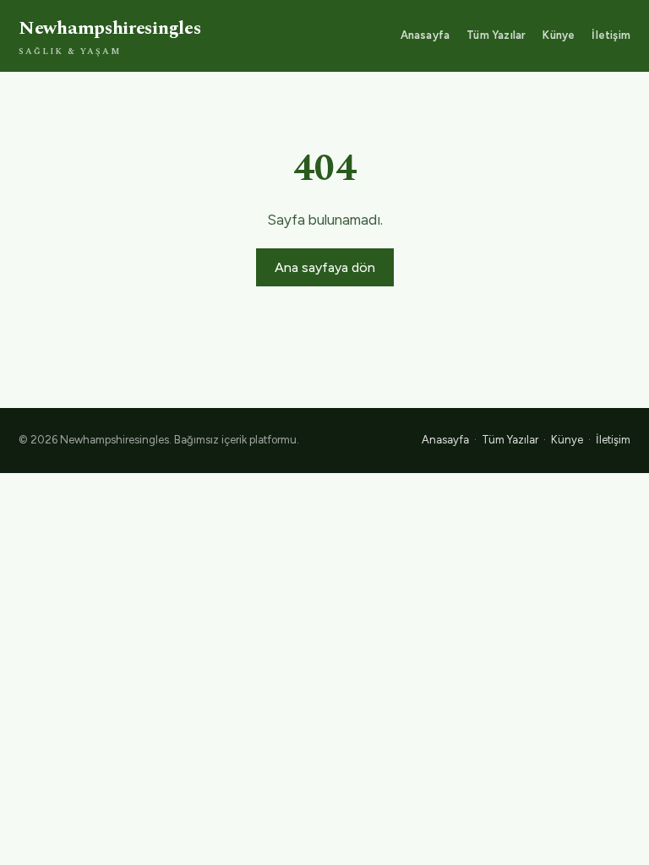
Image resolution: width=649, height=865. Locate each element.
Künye (559, 35)
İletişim (611, 35)
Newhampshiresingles (109, 36)
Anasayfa (425, 35)
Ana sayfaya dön (325, 267)
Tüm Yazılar (496, 35)
